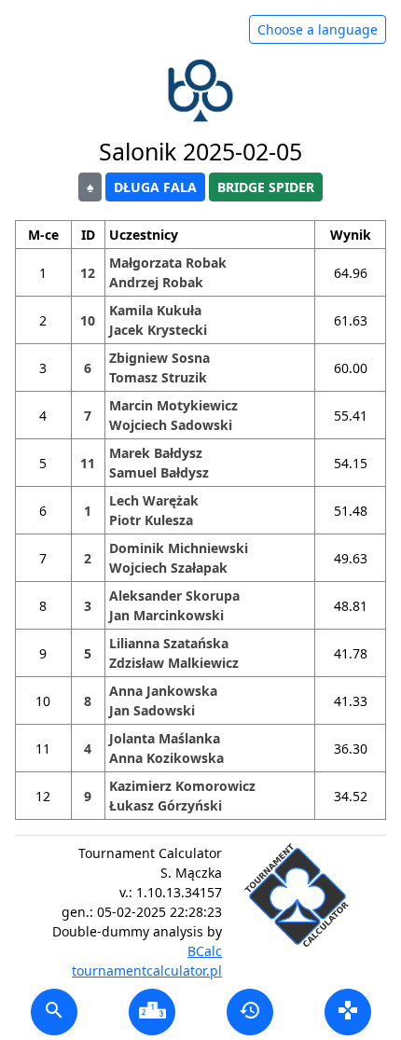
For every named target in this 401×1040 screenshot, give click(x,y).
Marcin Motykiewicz (173, 405)
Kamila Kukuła (155, 310)
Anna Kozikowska (166, 758)
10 (87, 320)
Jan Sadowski (152, 710)
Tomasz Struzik (158, 377)
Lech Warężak (154, 500)
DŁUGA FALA (155, 187)
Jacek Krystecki (158, 330)
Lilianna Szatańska (168, 643)
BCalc (204, 951)
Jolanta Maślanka (164, 738)
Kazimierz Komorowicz (182, 786)
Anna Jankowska (163, 691)
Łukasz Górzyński (165, 805)
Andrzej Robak (156, 282)
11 (87, 463)
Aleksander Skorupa (174, 595)
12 (87, 273)
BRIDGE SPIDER (265, 187)
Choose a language (317, 29)
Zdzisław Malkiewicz (174, 663)
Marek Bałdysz (155, 453)
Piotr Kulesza (151, 520)
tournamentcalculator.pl (147, 970)
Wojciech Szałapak (168, 567)
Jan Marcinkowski (166, 615)
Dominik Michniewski (178, 548)
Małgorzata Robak (168, 262)
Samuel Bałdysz (159, 472)
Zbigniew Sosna (159, 358)
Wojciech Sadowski (170, 425)
